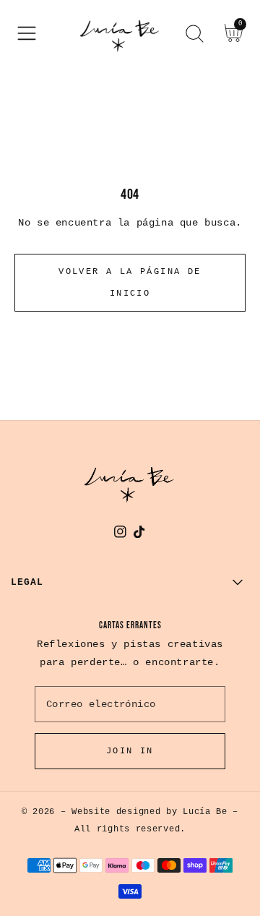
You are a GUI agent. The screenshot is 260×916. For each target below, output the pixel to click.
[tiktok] (140, 535)
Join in (130, 751)
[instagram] (120, 535)
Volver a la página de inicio (129, 283)
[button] (27, 33)
